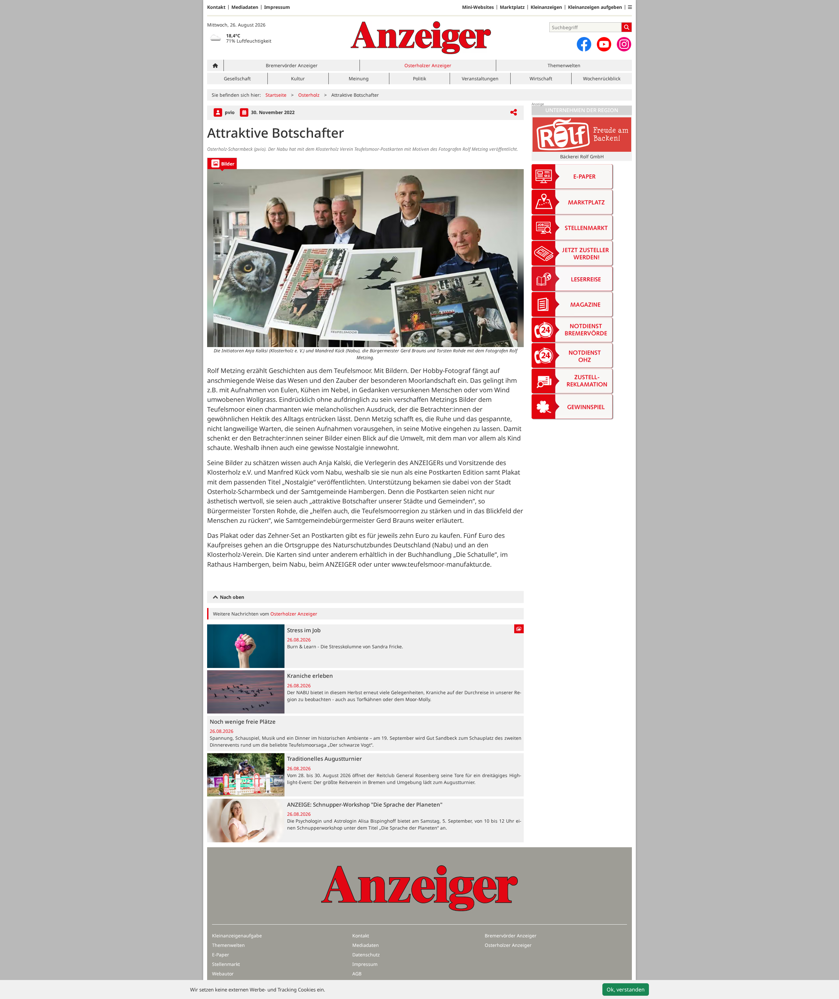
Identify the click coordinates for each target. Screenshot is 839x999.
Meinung (359, 78)
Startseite (275, 95)
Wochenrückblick (601, 78)
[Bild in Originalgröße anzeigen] (365, 258)
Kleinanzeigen (546, 7)
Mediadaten (244, 7)
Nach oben (231, 597)
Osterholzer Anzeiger (427, 65)
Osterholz (309, 95)
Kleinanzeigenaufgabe (237, 935)
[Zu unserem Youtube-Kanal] (604, 44)
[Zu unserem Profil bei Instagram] (624, 44)
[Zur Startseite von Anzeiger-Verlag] (421, 37)
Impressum (277, 7)
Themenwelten (564, 65)
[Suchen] (626, 27)
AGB (356, 973)
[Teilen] (513, 112)
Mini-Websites (478, 7)
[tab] (222, 163)
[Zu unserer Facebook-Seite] (584, 44)
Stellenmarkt (226, 964)
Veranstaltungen (480, 78)
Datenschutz (366, 954)
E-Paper (220, 954)
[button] (630, 7)
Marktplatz (512, 7)
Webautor (223, 973)
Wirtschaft (541, 78)
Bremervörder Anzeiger (292, 65)
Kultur (298, 78)
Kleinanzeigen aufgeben (595, 7)
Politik (419, 78)
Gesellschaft (237, 78)
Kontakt (216, 7)
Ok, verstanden (626, 989)
